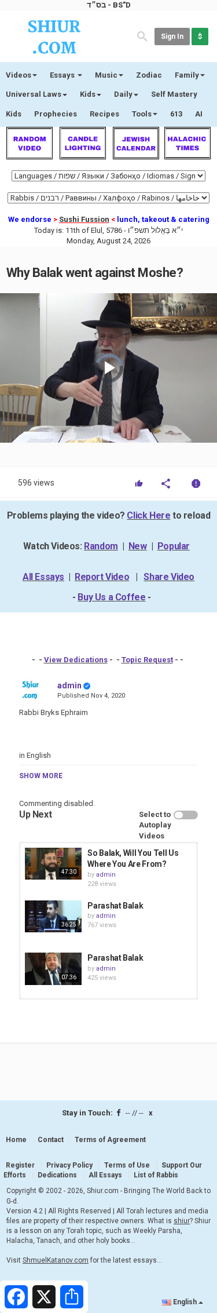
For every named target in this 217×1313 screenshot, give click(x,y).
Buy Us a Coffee (111, 597)
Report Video (102, 576)
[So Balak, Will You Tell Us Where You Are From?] (53, 864)
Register (20, 1165)
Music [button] (106, 75)
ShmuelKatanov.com (56, 1260)
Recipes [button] (104, 114)
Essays (63, 75)
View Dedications (76, 659)
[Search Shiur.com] (142, 35)
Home (16, 1140)
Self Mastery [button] (174, 94)
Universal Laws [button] (33, 94)
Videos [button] (18, 75)
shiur (182, 1221)
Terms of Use (127, 1165)
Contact (51, 1140)
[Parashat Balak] (53, 916)
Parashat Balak (115, 905)
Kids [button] (87, 94)
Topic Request (147, 659)
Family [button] (187, 75)
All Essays (43, 576)
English (184, 1302)
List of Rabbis (156, 1175)
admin (69, 685)
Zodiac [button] (149, 75)
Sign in (172, 36)
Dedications (57, 1175)
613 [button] (176, 114)
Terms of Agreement (110, 1140)
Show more (40, 776)
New (137, 546)
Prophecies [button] (55, 114)
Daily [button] (123, 94)
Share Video (169, 576)
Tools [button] (142, 114)
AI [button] (199, 114)
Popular (173, 546)
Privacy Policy (69, 1165)
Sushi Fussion (84, 219)
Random (101, 546)
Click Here (148, 515)
